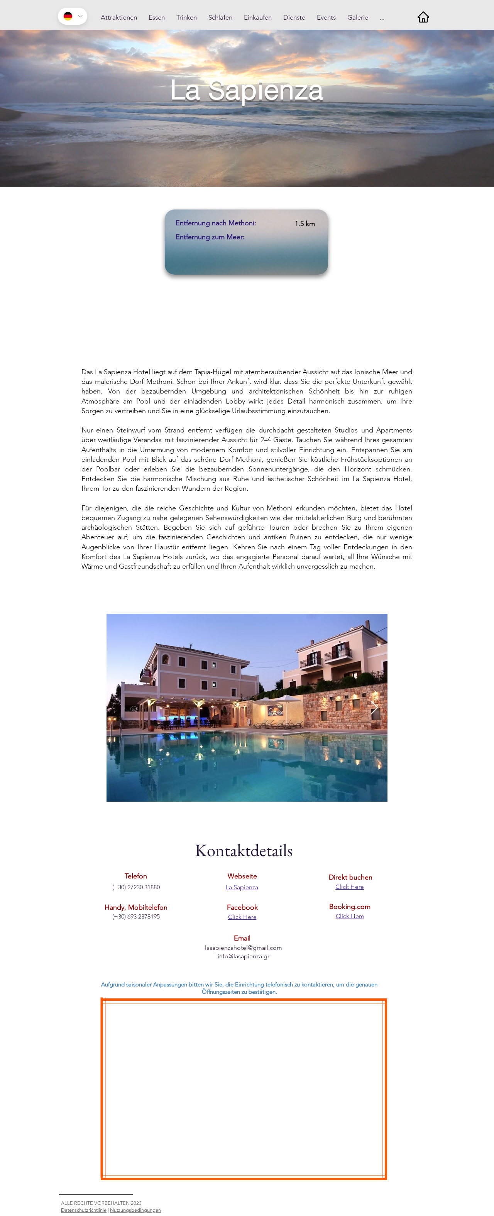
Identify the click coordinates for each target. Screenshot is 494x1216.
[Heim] (423, 16)
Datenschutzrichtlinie (84, 1210)
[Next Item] (374, 708)
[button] (119, 17)
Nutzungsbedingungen (135, 1210)
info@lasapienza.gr (243, 956)
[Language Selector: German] (72, 16)
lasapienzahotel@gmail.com (243, 947)
